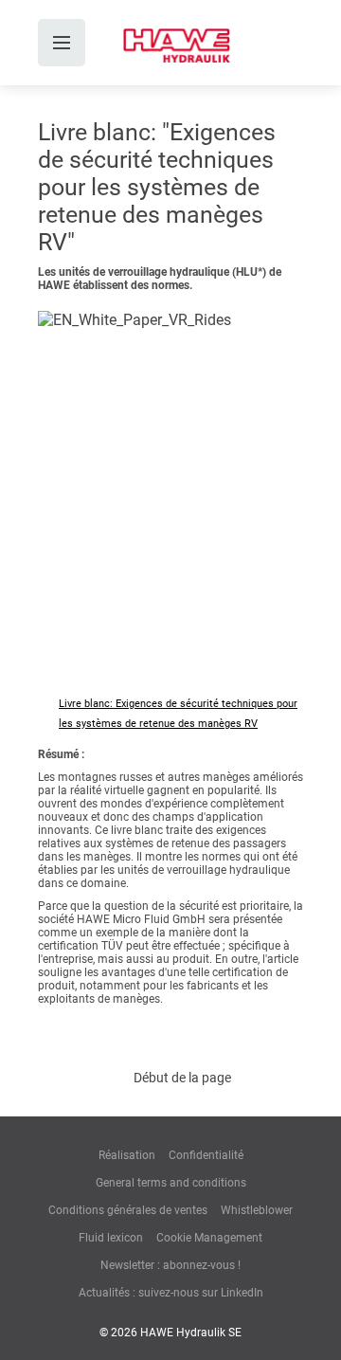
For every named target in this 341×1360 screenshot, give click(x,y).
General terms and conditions (171, 1182)
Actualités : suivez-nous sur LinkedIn (171, 1292)
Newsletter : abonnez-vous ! (170, 1265)
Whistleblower (257, 1210)
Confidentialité (206, 1155)
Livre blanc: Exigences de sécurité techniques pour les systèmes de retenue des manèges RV (178, 714)
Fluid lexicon (111, 1237)
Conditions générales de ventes (127, 1210)
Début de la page (182, 1077)
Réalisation (127, 1155)
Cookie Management (209, 1237)
